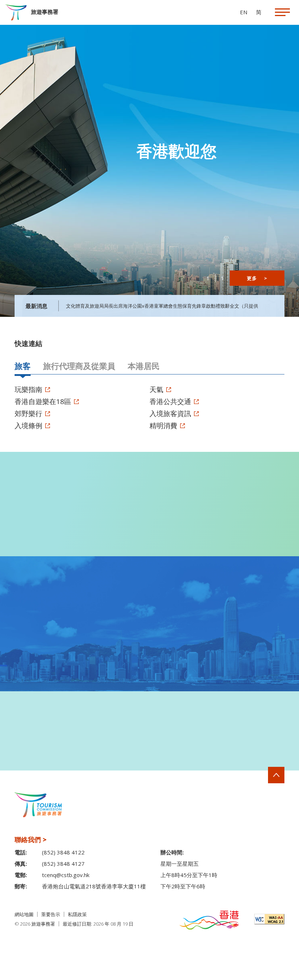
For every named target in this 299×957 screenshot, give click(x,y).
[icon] (282, 12)
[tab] (23, 366)
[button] (263, 728)
